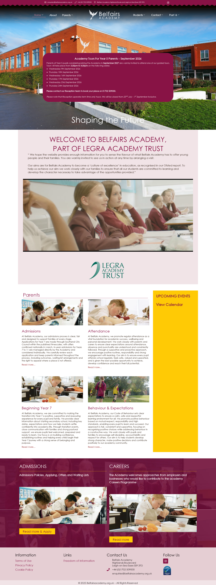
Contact (156, 14)
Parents (66, 15)
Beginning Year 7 (37, 408)
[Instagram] (165, 561)
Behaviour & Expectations (110, 408)
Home (37, 14)
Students (138, 14)
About (53, 15)
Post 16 (173, 14)
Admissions (31, 331)
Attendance (99, 331)
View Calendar (169, 304)
